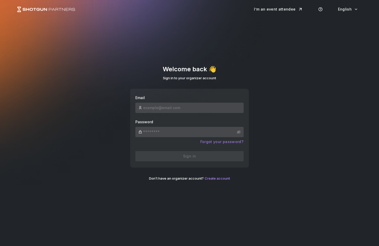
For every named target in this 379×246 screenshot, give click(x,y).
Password (144, 122)
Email (140, 97)
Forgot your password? (221, 141)
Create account (217, 178)
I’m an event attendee (274, 9)
